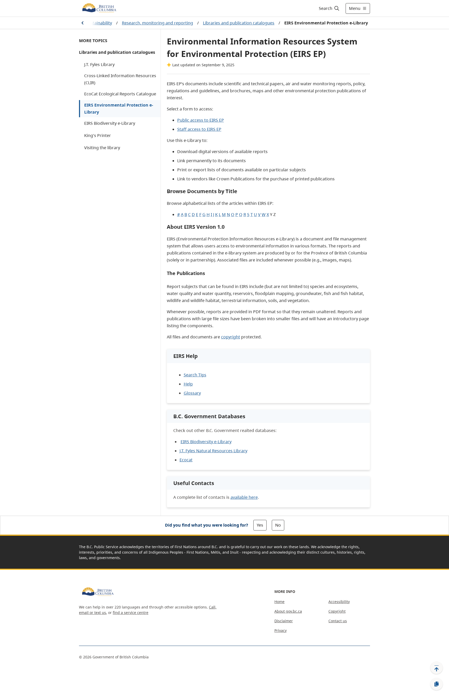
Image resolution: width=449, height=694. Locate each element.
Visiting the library (102, 147)
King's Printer (97, 135)
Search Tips (195, 375)
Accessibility (339, 601)
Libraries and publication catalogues (238, 23)
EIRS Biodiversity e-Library (109, 123)
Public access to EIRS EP (200, 120)
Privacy (280, 630)
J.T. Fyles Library (99, 64)
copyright (230, 337)
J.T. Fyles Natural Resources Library (213, 451)
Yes (260, 525)
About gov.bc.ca (288, 611)
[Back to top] (436, 668)
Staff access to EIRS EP (199, 129)
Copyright (337, 611)
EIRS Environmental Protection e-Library (118, 108)
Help (188, 384)
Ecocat (186, 460)
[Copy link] (436, 684)
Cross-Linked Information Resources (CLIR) (120, 79)
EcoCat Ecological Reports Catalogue (120, 94)
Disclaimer (283, 620)
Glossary (192, 393)
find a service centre (130, 612)
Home (279, 601)
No (278, 525)
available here (244, 497)
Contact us (337, 620)
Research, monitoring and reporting (157, 23)
